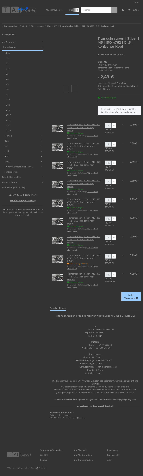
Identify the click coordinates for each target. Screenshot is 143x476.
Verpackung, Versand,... (51, 450)
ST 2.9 (8, 115)
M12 (8, 104)
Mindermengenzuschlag (13, 187)
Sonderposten (11, 172)
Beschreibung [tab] (58, 308)
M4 (7, 79)
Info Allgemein (80, 450)
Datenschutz (113, 455)
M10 (8, 99)
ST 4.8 (8, 130)
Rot (6, 146)
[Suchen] (114, 10)
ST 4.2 (8, 125)
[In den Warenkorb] (52, 35)
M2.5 (8, 68)
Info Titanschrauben (83, 460)
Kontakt (43, 460)
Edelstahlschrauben (11, 177)
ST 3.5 (8, 120)
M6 (7, 89)
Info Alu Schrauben (83, 455)
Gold (6, 151)
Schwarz (8, 135)
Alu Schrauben (9, 42)
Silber (7, 53)
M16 (8, 110)
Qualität (44, 455)
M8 (7, 94)
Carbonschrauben (10, 182)
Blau (6, 141)
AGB (109, 460)
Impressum (112, 450)
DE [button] (135, 2)
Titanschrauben (9, 47)
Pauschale (121, 83)
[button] (123, 10)
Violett (7, 161)
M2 (7, 63)
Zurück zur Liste (10, 26)
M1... (8, 58)
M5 (7, 84)
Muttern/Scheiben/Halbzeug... (18, 166)
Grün (6, 156)
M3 (7, 74)
